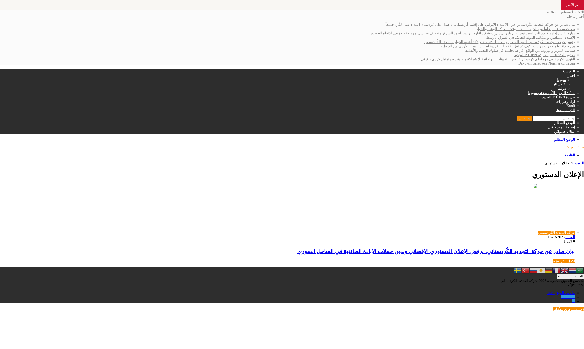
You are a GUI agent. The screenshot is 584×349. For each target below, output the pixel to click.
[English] (564, 270)
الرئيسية (568, 71)
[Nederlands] (572, 270)
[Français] (557, 270)
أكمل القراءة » (564, 261)
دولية (562, 88)
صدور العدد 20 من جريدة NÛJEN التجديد (544, 55)
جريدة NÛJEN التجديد (558, 97)
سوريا (561, 80)
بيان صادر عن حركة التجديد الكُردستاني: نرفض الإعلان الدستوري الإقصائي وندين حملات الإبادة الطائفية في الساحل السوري (436, 251)
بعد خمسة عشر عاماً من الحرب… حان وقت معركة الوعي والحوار (525, 29)
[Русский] (533, 270)
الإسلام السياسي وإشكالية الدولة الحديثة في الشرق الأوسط (530, 37)
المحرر (570, 237)
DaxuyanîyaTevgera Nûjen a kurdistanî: (546, 63)
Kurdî (570, 106)
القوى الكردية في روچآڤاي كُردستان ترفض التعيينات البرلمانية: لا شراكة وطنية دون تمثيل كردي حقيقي (498, 59)
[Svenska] (518, 270)
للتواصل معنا (565, 110)
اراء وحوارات (565, 101)
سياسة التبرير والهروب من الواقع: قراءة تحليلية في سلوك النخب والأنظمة (520, 50)
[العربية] (580, 270)
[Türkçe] (526, 270)
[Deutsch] (549, 270)
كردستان (559, 84)
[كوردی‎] (541, 270)
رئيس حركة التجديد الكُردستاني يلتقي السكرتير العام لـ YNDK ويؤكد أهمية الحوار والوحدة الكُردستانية (499, 42)
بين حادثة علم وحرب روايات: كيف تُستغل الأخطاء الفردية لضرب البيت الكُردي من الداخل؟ (507, 46)
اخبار (571, 76)
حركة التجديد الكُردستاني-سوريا (551, 93)
